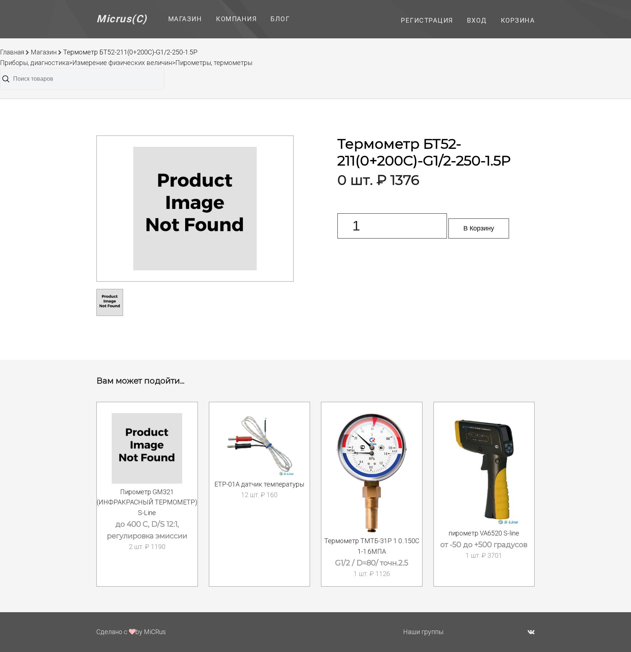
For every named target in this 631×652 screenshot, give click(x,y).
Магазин (185, 19)
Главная (12, 52)
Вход (477, 20)
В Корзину (478, 228)
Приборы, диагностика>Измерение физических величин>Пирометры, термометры (126, 62)
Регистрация (427, 20)
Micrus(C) (121, 19)
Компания (236, 19)
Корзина (518, 20)
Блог (280, 19)
